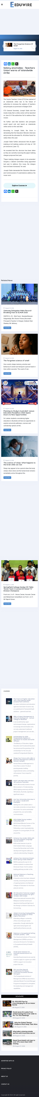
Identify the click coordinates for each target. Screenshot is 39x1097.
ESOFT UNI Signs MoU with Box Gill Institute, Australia (24, 781)
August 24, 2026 (9, 358)
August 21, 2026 (9, 584)
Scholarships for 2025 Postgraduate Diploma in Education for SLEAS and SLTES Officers (24, 739)
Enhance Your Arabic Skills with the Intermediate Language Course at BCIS (24, 839)
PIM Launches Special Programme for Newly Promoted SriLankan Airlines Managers (23, 972)
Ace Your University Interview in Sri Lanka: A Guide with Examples (24, 800)
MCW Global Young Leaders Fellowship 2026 (23, 820)
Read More (7, 327)
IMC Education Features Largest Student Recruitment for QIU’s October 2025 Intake (24, 894)
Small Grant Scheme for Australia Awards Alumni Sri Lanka (23, 953)
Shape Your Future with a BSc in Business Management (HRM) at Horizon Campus (24, 759)
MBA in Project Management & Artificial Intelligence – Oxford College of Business (24, 718)
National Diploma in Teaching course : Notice (23, 875)
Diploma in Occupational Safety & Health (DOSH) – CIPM (24, 933)
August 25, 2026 (9, 308)
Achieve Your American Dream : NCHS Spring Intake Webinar (24, 858)
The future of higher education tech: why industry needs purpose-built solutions (24, 700)
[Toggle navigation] (2, 4)
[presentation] (5, 46)
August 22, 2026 (9, 460)
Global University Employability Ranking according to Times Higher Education (24, 914)
